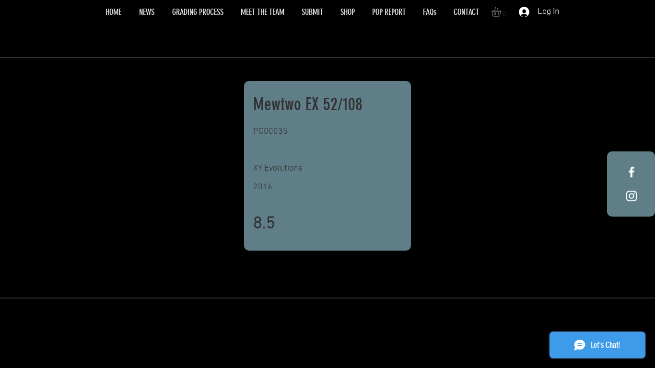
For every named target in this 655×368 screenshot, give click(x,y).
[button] (501, 12)
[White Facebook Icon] (631, 172)
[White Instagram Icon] (631, 196)
